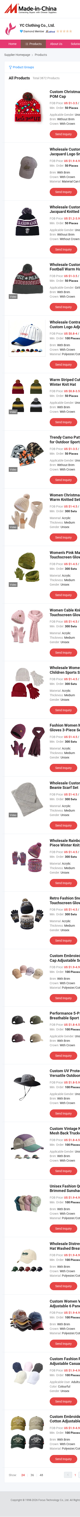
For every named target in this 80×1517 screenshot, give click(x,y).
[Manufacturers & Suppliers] (31, 8)
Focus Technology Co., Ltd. (54, 1500)
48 (41, 1475)
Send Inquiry (63, 134)
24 (23, 1475)
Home (12, 44)
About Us (56, 44)
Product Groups (23, 67)
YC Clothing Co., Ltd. (37, 25)
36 (32, 1475)
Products (35, 44)
